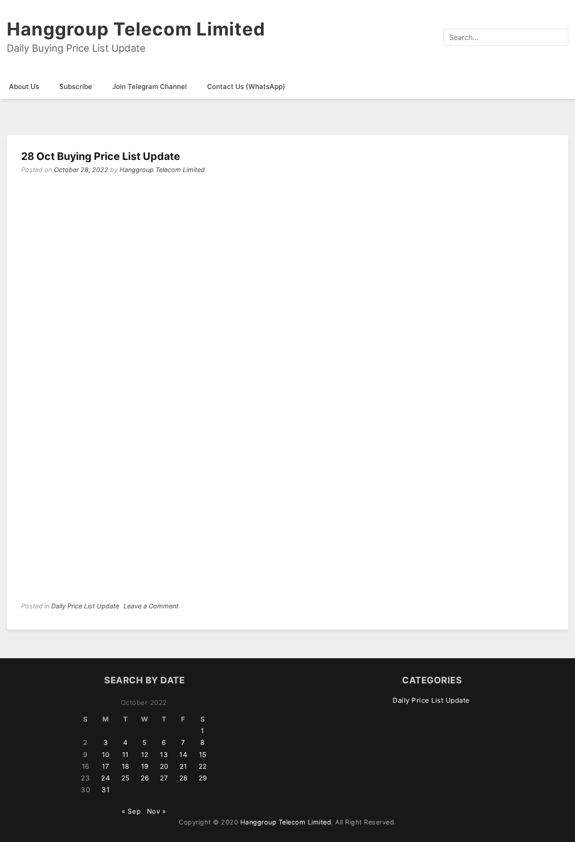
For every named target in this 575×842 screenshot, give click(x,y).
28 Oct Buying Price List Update (100, 156)
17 (106, 766)
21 (183, 766)
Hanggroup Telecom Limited (136, 29)
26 (145, 778)
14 (183, 754)
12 (145, 754)
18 (125, 766)
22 (203, 766)
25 (125, 778)
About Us (24, 86)
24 (105, 778)
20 (164, 766)
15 (203, 754)
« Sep (131, 811)
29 (203, 778)
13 (164, 754)
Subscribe (75, 86)
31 (106, 789)
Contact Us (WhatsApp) (246, 86)
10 (106, 754)
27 (164, 778)
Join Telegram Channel (149, 86)
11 (125, 754)
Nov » (156, 811)
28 (183, 778)
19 (145, 766)
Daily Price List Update (85, 606)
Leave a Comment (151, 606)
